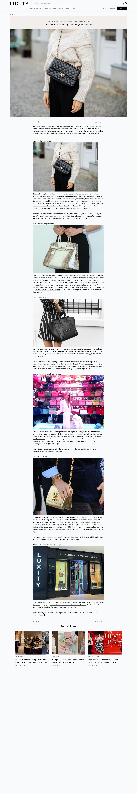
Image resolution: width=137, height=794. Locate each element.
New (31, 8)
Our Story (105, 8)
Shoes (41, 8)
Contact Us (112, 8)
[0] (124, 4)
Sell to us (122, 8)
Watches (65, 8)
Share (35, 122)
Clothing (47, 8)
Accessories (56, 8)
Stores (72, 8)
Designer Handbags (52, 22)
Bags (36, 8)
